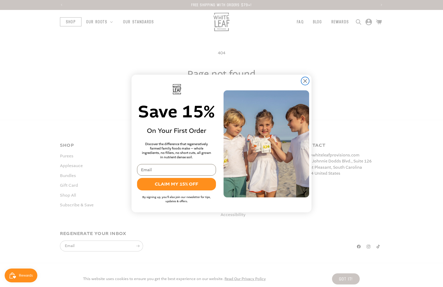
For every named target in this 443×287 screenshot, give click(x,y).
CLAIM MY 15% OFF (176, 184)
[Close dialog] (305, 81)
